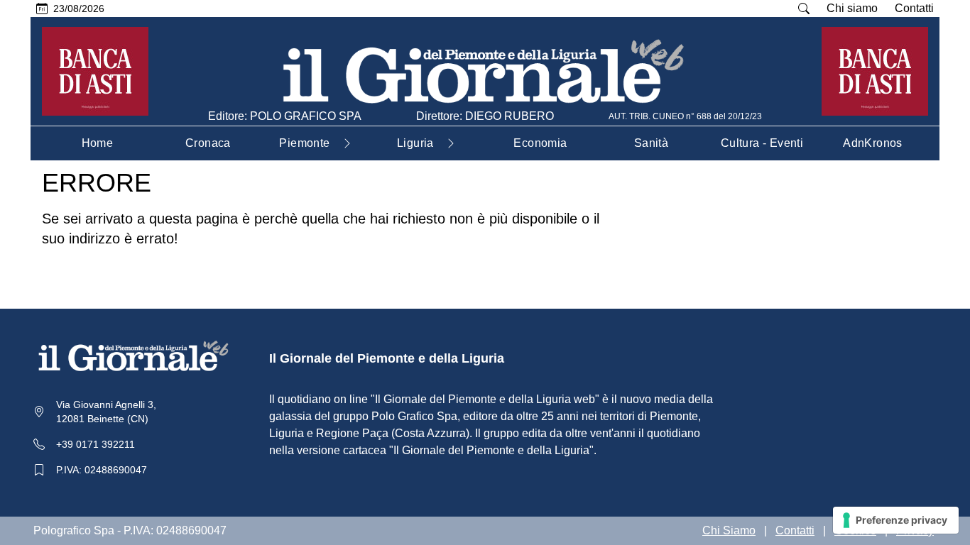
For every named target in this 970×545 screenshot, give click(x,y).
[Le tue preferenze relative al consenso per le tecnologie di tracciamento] (896, 520)
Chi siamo (852, 8)
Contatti (914, 8)
